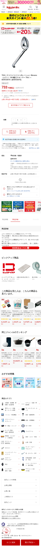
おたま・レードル (35, 12)
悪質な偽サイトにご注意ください (11, 518)
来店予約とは (32, 148)
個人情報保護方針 (7, 537)
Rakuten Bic (13, 7)
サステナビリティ (26, 535)
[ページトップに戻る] (38, 539)
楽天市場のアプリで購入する (20, 105)
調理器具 (24, 12)
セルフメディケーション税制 (10, 516)
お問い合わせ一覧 (15, 535)
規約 (38, 148)
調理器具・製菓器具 (13, 12)
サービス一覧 (5, 535)
